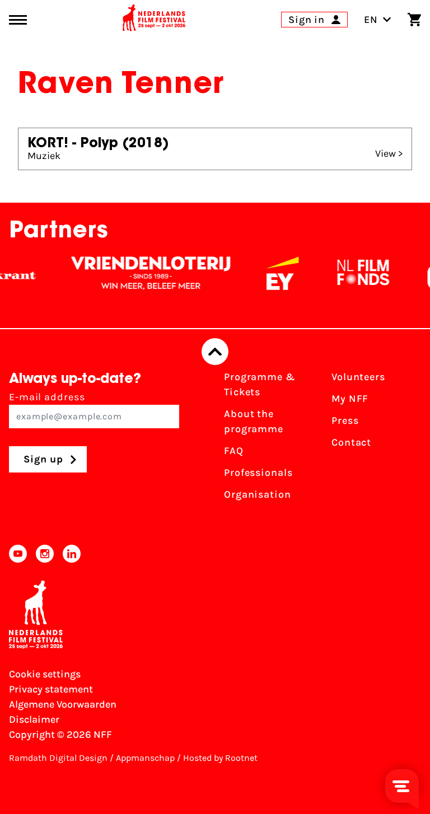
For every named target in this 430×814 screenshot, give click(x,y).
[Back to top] (215, 351)
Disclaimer (34, 719)
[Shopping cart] (414, 19)
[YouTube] (18, 554)
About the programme (253, 421)
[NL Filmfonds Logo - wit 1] (357, 273)
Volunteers (358, 377)
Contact (351, 442)
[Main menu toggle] (18, 20)
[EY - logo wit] (276, 273)
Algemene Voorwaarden (62, 704)
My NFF (349, 398)
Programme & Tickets (260, 384)
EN (371, 19)
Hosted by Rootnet (220, 757)
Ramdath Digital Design (58, 757)
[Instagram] (45, 554)
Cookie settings (45, 674)
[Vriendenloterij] (145, 273)
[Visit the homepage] (154, 19)
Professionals (258, 472)
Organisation (257, 494)
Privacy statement (51, 689)
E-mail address (47, 397)
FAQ (234, 451)
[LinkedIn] (72, 554)
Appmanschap (145, 757)
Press (345, 420)
